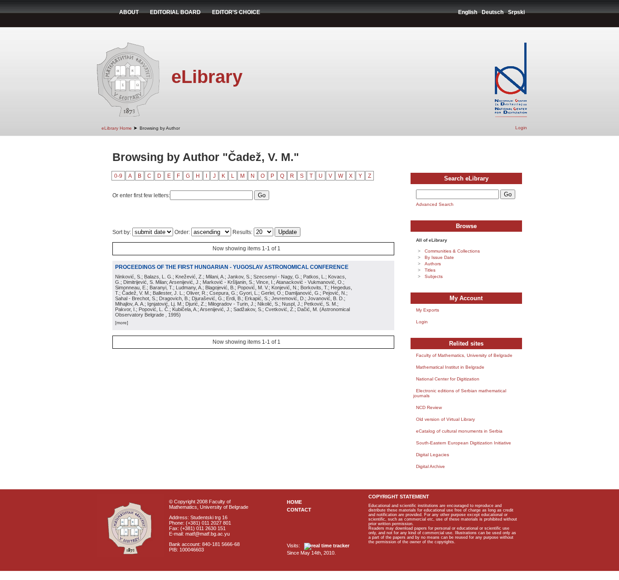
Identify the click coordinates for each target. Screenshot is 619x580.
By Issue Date (439, 257)
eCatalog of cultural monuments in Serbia (459, 431)
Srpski (516, 12)
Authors (433, 263)
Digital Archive (430, 466)
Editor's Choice (236, 12)
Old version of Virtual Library (445, 419)
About (129, 12)
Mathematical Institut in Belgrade (450, 367)
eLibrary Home (117, 128)
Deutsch (492, 12)
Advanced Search (435, 204)
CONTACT (299, 509)
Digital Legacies (432, 454)
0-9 (118, 176)
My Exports (427, 309)
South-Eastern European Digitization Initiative (463, 442)
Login (521, 127)
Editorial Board (175, 12)
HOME (294, 502)
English (467, 12)
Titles (430, 270)
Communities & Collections (452, 251)
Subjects (434, 276)
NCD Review (429, 407)
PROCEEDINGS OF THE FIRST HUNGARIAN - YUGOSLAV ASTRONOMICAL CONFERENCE (231, 267)
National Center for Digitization (447, 378)
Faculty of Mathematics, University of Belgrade (464, 355)
